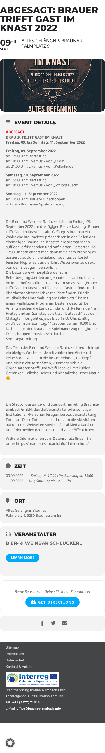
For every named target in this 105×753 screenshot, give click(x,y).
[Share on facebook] (42, 623)
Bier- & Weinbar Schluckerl (44, 543)
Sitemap (12, 647)
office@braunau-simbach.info (39, 708)
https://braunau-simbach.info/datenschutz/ (52, 443)
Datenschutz (16, 660)
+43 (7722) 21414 (26, 702)
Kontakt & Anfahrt (20, 667)
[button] (10, 743)
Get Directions (56, 602)
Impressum (15, 654)
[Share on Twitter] (53, 623)
